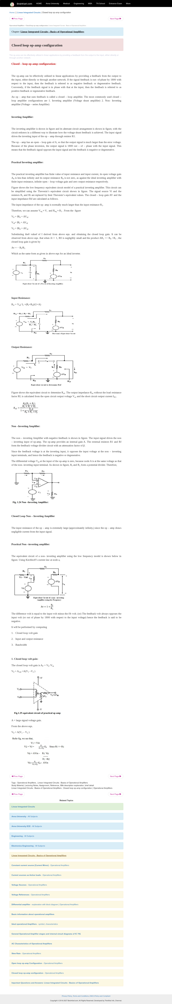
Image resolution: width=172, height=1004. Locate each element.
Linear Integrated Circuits (29, 12)
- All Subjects (25, 816)
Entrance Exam (115, 3)
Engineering (79, 3)
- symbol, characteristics (35, 924)
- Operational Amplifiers (40, 865)
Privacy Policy (67, 996)
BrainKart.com (24, 3)
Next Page (114, 19)
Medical (66, 3)
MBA (90, 3)
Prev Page (18, 19)
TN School (100, 3)
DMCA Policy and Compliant (100, 996)
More (128, 3)
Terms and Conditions (81, 996)
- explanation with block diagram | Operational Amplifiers (45, 904)
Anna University (52, 3)
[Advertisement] (145, 51)
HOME (39, 3)
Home (12, 12)
